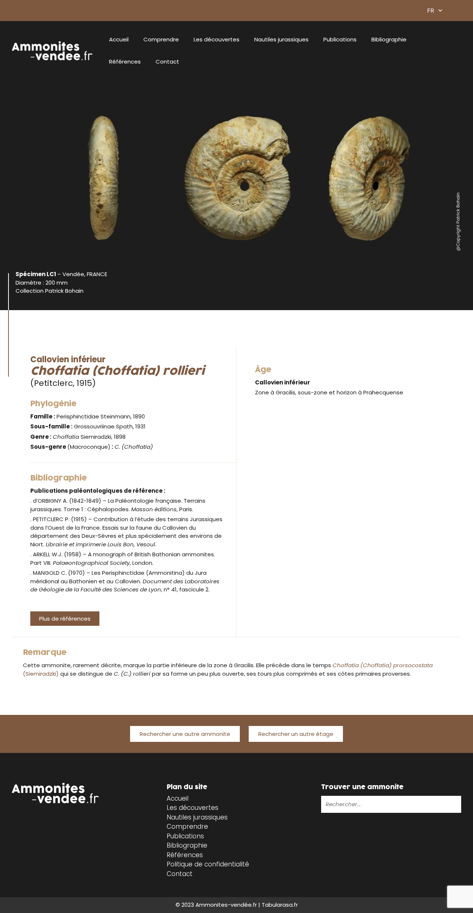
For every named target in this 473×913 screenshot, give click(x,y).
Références (125, 61)
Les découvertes (216, 39)
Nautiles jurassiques (281, 39)
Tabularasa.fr (280, 905)
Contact (167, 61)
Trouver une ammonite (362, 787)
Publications (340, 39)
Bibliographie (388, 39)
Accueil (119, 39)
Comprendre (161, 39)
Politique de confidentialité (208, 864)
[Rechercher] (442, 804)
